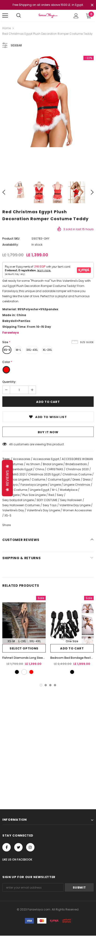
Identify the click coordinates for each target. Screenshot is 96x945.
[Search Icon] (18, 15)
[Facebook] (6, 847)
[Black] (17, 672)
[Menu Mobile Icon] (5, 15)
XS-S (6, 350)
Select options (24, 648)
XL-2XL (47, 350)
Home (6, 28)
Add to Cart (72, 648)
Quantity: (9, 382)
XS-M (11, 641)
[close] (92, 5)
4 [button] (55, 685)
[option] (48, 101)
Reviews (7, 478)
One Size (72, 641)
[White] (24, 672)
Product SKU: (11, 239)
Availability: (10, 245)
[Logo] (48, 15)
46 (11, 444)
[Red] (31, 672)
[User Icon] (76, 15)
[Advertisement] (48, 737)
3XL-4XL (32, 350)
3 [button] (50, 685)
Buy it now (48, 432)
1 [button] (41, 685)
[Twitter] (18, 847)
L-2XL (22, 641)
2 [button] (46, 685)
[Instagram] (30, 847)
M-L (18, 350)
